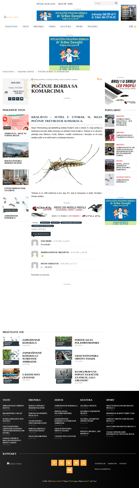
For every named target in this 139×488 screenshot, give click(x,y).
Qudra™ (86, 481)
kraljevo (45, 222)
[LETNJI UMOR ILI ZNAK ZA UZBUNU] (16, 177)
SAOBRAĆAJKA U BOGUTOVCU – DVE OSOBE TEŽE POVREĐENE (124, 122)
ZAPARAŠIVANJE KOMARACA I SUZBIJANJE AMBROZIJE (32, 357)
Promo (7, 128)
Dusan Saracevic (50, 264)
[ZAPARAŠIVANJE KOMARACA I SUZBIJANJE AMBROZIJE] (11, 354)
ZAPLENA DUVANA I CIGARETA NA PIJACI (125, 136)
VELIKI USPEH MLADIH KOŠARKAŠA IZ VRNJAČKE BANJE (120, 433)
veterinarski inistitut (71, 222)
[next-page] (111, 191)
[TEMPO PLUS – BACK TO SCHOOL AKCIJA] (16, 122)
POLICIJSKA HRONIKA (38, 436)
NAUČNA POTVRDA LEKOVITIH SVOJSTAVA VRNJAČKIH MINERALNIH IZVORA (13, 430)
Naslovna (8, 72)
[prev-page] (106, 191)
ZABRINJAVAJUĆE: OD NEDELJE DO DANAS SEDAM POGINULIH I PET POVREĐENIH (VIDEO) (125, 151)
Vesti (125, 7)
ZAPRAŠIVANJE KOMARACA (11, 217)
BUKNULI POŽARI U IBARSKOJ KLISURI (13, 162)
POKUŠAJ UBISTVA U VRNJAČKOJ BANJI (37, 430)
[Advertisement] (80, 106)
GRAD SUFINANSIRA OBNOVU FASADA (86, 357)
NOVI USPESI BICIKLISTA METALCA (121, 426)
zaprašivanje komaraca (43, 226)
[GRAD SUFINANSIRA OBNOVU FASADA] (63, 354)
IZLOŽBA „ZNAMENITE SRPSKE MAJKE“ (89, 420)
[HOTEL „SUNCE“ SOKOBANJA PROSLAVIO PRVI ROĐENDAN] (109, 165)
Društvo (8, 182)
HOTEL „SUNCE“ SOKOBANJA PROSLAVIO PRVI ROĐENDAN (123, 167)
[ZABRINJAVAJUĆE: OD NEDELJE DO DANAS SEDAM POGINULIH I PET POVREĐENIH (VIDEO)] (109, 149)
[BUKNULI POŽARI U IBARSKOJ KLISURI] (16, 150)
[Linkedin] (69, 463)
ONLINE (71, 481)
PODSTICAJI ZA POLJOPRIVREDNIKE (87, 341)
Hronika (8, 155)
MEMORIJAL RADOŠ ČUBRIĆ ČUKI (120, 413)
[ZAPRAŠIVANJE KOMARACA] (16, 204)
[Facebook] (9, 98)
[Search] (116, 3)
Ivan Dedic (46, 241)
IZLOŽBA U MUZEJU (88, 406)
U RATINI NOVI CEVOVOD (65, 436)
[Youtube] (21, 98)
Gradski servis (26, 72)
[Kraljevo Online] (19, 17)
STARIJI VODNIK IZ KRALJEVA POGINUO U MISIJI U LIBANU (12, 440)
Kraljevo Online (18, 92)
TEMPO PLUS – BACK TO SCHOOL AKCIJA (15, 135)
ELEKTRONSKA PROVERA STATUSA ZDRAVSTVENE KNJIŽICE (127, 14)
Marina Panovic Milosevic (55, 252)
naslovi (55, 222)
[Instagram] (13, 98)
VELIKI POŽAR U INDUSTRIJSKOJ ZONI (38, 422)
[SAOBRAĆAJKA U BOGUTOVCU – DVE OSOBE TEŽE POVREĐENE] (109, 121)
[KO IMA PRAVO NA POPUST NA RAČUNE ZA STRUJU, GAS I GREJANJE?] (63, 373)
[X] (17, 98)
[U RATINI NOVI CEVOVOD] (11, 373)
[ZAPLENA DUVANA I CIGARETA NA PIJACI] (109, 135)
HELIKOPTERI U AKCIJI (12, 413)
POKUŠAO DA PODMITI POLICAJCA (38, 414)
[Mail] (76, 463)
